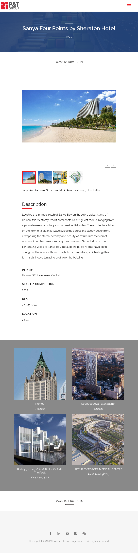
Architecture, (37, 190)
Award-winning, (76, 190)
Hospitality (93, 190)
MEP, (62, 190)
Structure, (52, 190)
